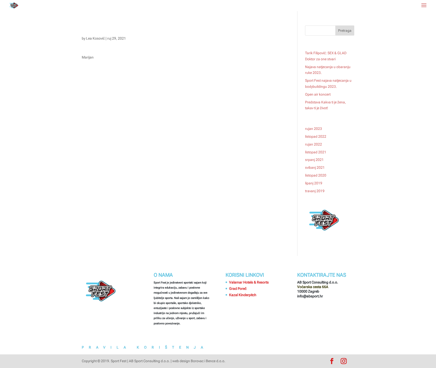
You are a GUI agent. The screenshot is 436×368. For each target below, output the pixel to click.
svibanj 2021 (315, 167)
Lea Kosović (95, 38)
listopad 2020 (315, 175)
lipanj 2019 (313, 183)
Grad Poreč (238, 289)
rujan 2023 (313, 129)
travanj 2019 (314, 191)
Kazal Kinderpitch (242, 295)
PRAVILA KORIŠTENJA (145, 347)
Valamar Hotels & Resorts (249, 282)
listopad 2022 (315, 136)
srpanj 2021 (314, 160)
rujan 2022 (313, 144)
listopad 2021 (315, 152)
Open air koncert (318, 94)
